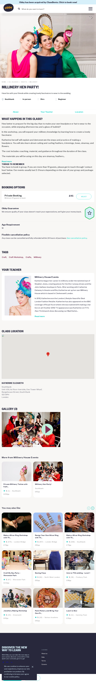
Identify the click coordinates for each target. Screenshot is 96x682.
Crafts (28, 257)
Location (79, 112)
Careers (44, 664)
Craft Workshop (16, 257)
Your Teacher (47, 112)
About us (44, 653)
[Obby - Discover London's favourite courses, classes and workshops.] (9, 8)
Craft (4, 257)
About (16, 112)
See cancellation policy (77, 238)
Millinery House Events (47, 276)
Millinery (37, 257)
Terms (43, 660)
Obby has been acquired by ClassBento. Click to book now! (48, 2)
